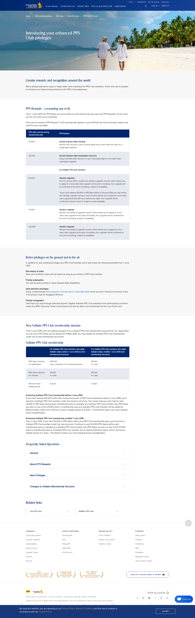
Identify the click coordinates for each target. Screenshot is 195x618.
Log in (154, 6)
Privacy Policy (68, 608)
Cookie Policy (45, 611)
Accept (165, 611)
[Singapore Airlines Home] (34, 7)
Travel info (83, 6)
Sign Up (165, 6)
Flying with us (67, 6)
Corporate (120, 6)
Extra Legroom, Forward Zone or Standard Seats (68, 291)
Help (131, 2)
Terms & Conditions (85, 608)
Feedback (141, 2)
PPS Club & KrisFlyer (101, 6)
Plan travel (52, 6)
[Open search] (147, 8)
